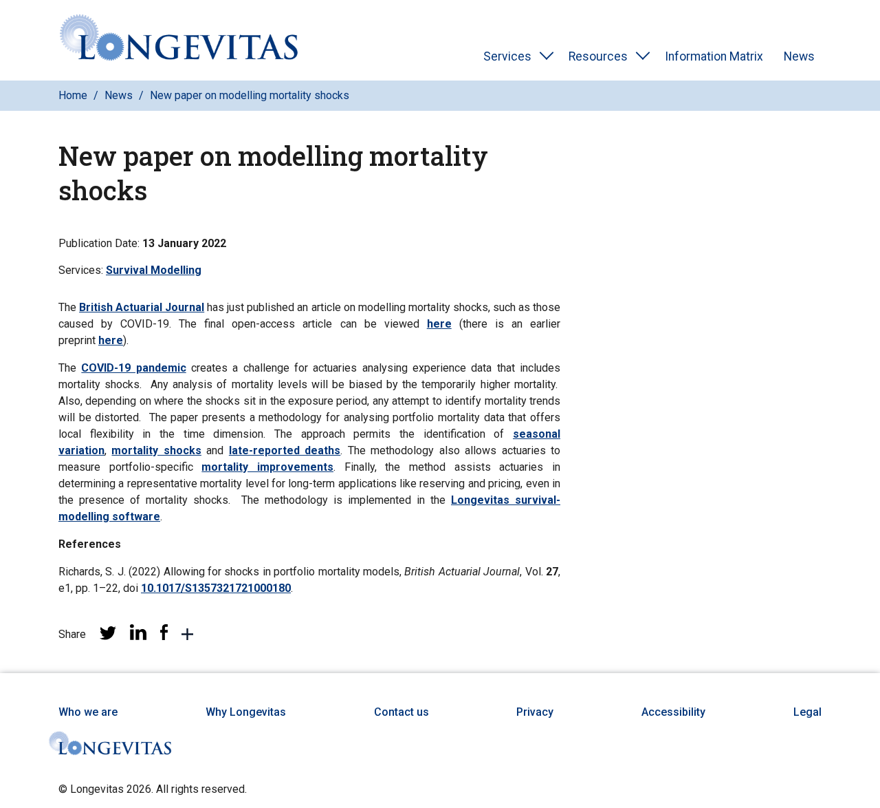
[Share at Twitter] (108, 636)
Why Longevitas (246, 712)
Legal (807, 712)
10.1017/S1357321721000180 (216, 588)
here (439, 323)
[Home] (178, 40)
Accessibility (673, 712)
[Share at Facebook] (164, 636)
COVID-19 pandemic (133, 367)
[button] (187, 636)
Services (507, 56)
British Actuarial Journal (141, 307)
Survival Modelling (153, 270)
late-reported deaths (284, 450)
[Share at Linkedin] (138, 636)
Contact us (401, 712)
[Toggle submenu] (546, 56)
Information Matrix (714, 56)
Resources (598, 56)
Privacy (534, 712)
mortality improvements (267, 467)
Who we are (88, 712)
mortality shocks (156, 450)
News (799, 56)
